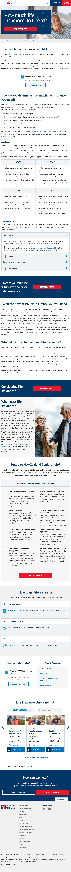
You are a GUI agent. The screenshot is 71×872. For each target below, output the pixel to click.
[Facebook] (45, 809)
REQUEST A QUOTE (20, 29)
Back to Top (61, 799)
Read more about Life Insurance (34, 757)
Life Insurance (23, 806)
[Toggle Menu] (2, 3)
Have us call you (45, 668)
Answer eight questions (16, 610)
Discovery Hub (23, 823)
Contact (21, 812)
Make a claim (44, 673)
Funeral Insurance (25, 808)
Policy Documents (24, 841)
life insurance (23, 61)
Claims (21, 820)
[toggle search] (47, 3)
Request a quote (47, 389)
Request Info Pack (18, 684)
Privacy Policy (23, 835)
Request (66, 2)
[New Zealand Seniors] (12, 3)
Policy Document (45, 685)
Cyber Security (23, 847)
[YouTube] (50, 809)
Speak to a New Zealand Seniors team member (40, 131)
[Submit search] (39, 710)
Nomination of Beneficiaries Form (49, 679)
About (21, 817)
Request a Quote (35, 575)
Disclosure (22, 838)
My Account (23, 814)
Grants (21, 844)
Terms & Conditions (25, 832)
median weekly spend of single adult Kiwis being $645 (40, 248)
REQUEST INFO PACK (36, 85)
